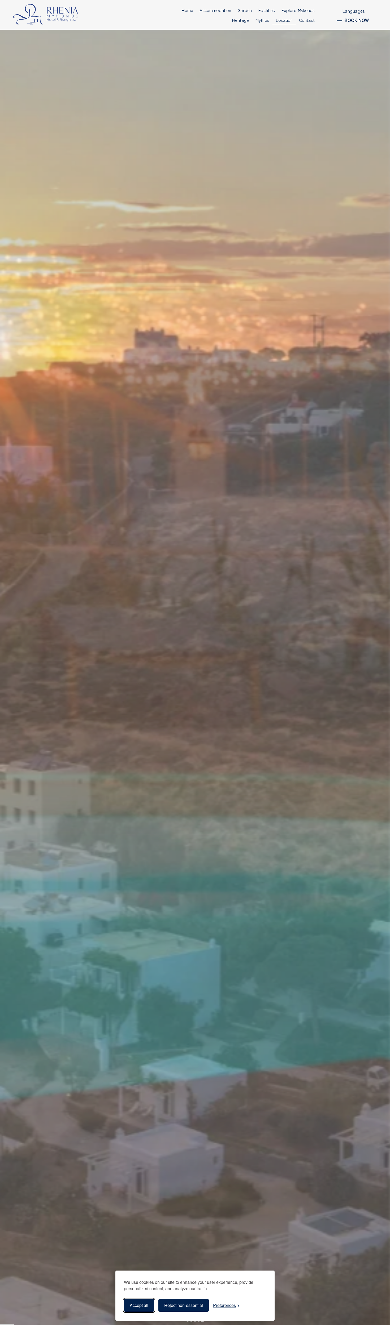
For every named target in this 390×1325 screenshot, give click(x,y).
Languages (353, 10)
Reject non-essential (183, 1305)
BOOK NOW (357, 20)
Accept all (139, 1305)
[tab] (187, 1320)
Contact (307, 19)
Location (284, 19)
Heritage (240, 19)
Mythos (262, 19)
